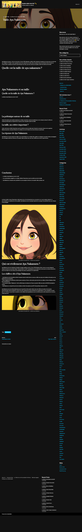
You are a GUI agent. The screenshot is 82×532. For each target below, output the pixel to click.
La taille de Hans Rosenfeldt (65, 67)
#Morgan (61, 355)
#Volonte (61, 431)
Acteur (61, 451)
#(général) (62, 186)
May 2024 (61, 133)
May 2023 (61, 145)
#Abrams (61, 224)
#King (61, 334)
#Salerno (61, 395)
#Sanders (62, 397)
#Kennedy (62, 330)
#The (61, 417)
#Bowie (61, 244)
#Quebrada (62, 375)
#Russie (61, 391)
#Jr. (60, 322)
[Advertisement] (29, 36)
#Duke (61, 276)
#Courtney (62, 264)
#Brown (61, 250)
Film (60, 457)
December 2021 (63, 149)
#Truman (61, 425)
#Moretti (61, 353)
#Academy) (62, 226)
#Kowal (61, 336)
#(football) (62, 182)
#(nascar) (62, 200)
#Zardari (61, 449)
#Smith (61, 405)
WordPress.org (63, 471)
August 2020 (62, 159)
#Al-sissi (61, 230)
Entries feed (62, 467)
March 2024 (62, 137)
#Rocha (61, 383)
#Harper (61, 300)
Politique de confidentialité (65, 85)
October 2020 (62, 155)
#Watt (61, 437)
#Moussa (61, 357)
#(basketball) (62, 172)
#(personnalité (63, 202)
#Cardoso (62, 256)
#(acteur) (61, 164)
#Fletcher (62, 286)
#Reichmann (62, 381)
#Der (61, 274)
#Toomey (61, 423)
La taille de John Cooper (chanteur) (67, 79)
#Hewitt (61, 306)
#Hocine (61, 308)
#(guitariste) (62, 188)
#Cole (61, 262)
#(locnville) (62, 196)
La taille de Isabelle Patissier (65, 71)
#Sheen (61, 401)
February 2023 (62, 147)
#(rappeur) (62, 206)
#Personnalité (7, 332)
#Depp (61, 272)
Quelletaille (9, 514)
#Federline (62, 278)
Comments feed (63, 469)
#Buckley (61, 252)
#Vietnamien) (62, 427)
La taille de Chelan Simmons (65, 69)
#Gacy (61, 292)
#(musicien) (62, 198)
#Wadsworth (62, 433)
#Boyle (61, 246)
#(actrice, (62, 166)
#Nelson (61, 361)
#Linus (61, 341)
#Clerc (61, 260)
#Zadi (61, 445)
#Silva (61, 403)
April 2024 (62, 135)
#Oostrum (62, 363)
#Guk (61, 296)
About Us (61, 83)
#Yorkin (61, 443)
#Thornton (62, 419)
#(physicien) (62, 204)
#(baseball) (62, 170)
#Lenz (61, 340)
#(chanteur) (62, 178)
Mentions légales (63, 89)
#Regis (61, 379)
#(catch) (61, 176)
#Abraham (62, 222)
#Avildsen (62, 232)
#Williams (62, 441)
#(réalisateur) (62, 208)
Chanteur (61, 453)
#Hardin (61, 298)
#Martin (61, 346)
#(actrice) (62, 168)
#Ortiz (61, 365)
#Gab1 (61, 290)
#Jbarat (61, 316)
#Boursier (62, 242)
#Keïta (61, 328)
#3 (60, 218)
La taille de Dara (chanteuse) (65, 77)
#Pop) (61, 373)
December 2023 (63, 141)
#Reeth (61, 377)
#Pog (61, 371)
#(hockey (61, 190)
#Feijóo (61, 280)
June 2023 (62, 143)
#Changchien (62, 258)
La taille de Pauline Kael (64, 73)
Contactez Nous (63, 87)
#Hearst (61, 302)
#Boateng (62, 240)
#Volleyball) (62, 429)
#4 (60, 220)
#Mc (60, 347)
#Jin (60, 318)
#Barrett (61, 236)
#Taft (61, 415)
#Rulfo (61, 389)
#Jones (61, 320)
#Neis (61, 359)
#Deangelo (62, 270)
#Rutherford (62, 393)
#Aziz (61, 234)
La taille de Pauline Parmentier (66, 63)
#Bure (61, 254)
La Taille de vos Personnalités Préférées (68, 100)
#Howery (61, 314)
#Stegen (61, 413)
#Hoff (61, 310)
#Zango (61, 447)
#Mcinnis (61, 349)
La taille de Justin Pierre (64, 75)
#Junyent (61, 324)
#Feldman (62, 282)
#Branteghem (62, 248)
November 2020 (63, 153)
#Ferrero (61, 284)
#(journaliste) (62, 192)
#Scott (61, 399)
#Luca (61, 343)
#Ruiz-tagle (62, 387)
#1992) (61, 214)
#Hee (61, 304)
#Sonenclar (62, 409)
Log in (61, 465)
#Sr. (60, 411)
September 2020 (63, 157)
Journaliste (62, 459)
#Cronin (61, 266)
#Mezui (61, 351)
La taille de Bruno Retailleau (65, 65)
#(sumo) (61, 210)
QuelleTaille (7, 16)
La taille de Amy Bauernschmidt (66, 61)
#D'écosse (62, 268)
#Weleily (61, 439)
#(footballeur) (62, 184)
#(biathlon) (62, 174)
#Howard (61, 312)
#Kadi (61, 326)
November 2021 (63, 151)
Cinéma (61, 455)
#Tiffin (61, 421)
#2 (60, 216)
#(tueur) (61, 212)
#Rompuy (61, 385)
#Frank (61, 288)
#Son (61, 407)
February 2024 (62, 139)
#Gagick (61, 294)
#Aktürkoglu (62, 228)
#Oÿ (60, 367)
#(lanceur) (62, 194)
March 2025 (62, 131)
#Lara (61, 338)
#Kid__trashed (63, 332)
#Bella (61, 238)
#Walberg (62, 435)
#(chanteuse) (62, 180)
